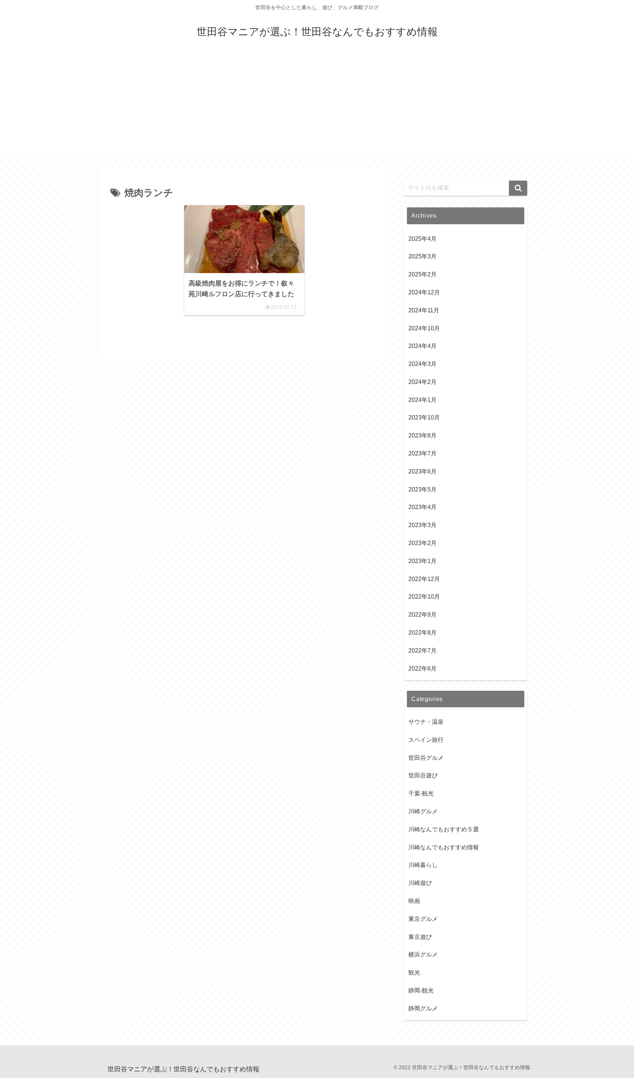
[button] (518, 188)
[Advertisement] (317, 107)
